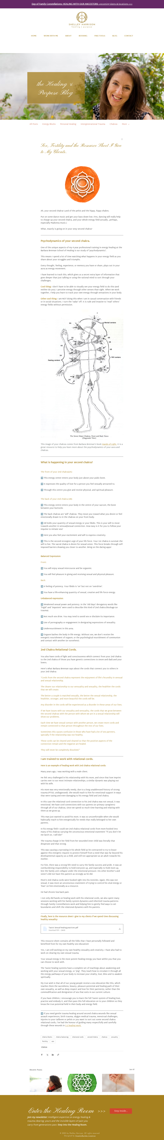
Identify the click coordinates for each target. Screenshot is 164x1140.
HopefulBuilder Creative (85, 1136)
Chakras (113, 124)
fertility (45, 1041)
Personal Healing (68, 124)
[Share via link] (58, 1055)
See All (131, 1069)
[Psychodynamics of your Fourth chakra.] (82, 1083)
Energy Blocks (49, 124)
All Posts (34, 124)
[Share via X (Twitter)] (47, 1055)
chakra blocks (47, 1037)
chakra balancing (62, 1037)
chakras (104, 1037)
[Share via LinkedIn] (53, 1055)
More (124, 124)
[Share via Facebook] (42, 1055)
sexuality (114, 1037)
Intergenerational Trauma (93, 124)
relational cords (78, 1037)
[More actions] (122, 139)
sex (53, 1041)
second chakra (92, 1037)
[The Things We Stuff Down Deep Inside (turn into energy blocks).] (46, 1083)
